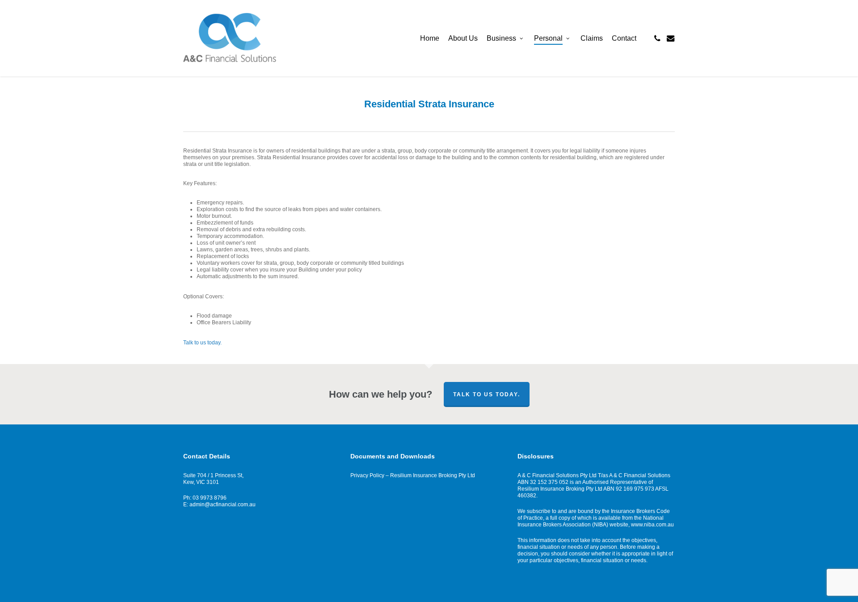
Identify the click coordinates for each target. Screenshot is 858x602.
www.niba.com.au (652, 524)
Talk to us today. (202, 342)
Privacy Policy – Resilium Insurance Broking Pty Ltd (412, 475)
